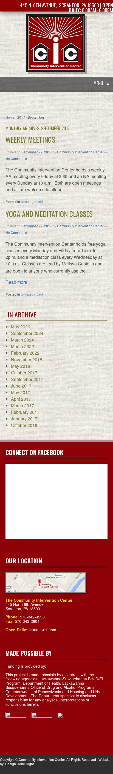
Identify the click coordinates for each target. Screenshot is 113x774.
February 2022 (25, 353)
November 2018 (26, 359)
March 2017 (22, 405)
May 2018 (20, 366)
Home (10, 117)
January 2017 (24, 418)
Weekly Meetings (30, 139)
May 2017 (20, 392)
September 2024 (27, 333)
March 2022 (22, 346)
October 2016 (24, 425)
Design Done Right (19, 763)
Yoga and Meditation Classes (48, 213)
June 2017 (21, 386)
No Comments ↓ (17, 158)
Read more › (17, 282)
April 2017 (21, 399)
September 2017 (27, 379)
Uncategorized (32, 201)
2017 (21, 117)
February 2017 (25, 412)
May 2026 (20, 326)
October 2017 (24, 372)
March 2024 (22, 340)
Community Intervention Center (80, 152)
